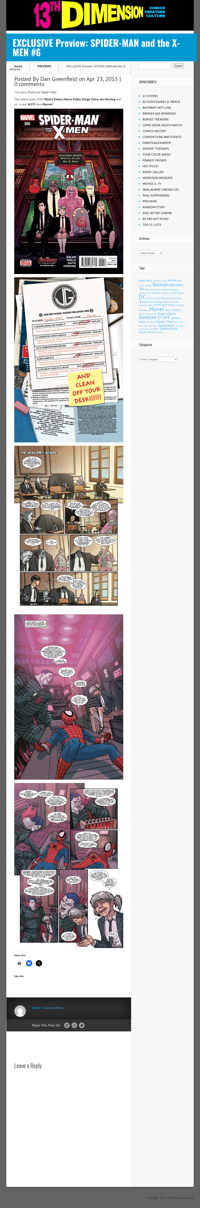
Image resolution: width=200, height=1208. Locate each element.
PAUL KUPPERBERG (156, 195)
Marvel (156, 309)
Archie (171, 280)
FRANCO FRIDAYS (155, 160)
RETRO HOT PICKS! (156, 219)
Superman (166, 325)
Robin (142, 322)
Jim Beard (180, 305)
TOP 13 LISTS (152, 225)
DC (142, 297)
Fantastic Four (146, 301)
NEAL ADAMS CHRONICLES (161, 189)
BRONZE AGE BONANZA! (159, 113)
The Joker (143, 329)
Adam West (145, 280)
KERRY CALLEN (153, 172)
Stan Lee (178, 321)
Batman (161, 284)
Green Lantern (146, 305)
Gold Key (174, 301)
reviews (176, 318)
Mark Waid (143, 310)
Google (67, 1025)
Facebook (74, 1025)
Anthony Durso (160, 280)
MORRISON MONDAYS (158, 178)
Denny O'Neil (153, 298)
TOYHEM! (154, 328)
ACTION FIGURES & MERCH (161, 102)
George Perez (162, 301)
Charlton (155, 292)
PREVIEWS (44, 66)
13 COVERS (150, 96)
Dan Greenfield (58, 79)
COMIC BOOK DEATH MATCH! (162, 125)
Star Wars (153, 326)
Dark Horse (177, 293)
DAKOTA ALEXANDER (157, 143)
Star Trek (143, 325)
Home (18, 66)
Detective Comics (171, 298)
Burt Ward (156, 289)
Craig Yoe (166, 293)
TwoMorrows (168, 328)
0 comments (29, 84)
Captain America (170, 289)
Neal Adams (167, 313)
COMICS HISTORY (154, 131)
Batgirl (148, 285)
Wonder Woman (147, 332)
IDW (157, 304)
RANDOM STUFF (154, 207)
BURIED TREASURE (156, 119)
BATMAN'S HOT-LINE (157, 107)
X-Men (160, 332)
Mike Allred (151, 313)
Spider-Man (164, 321)
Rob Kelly (151, 322)
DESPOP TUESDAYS (156, 148)
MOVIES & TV (152, 184)
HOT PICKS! (150, 166)
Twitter (82, 1025)
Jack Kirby (168, 305)
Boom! (147, 289)
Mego (168, 310)
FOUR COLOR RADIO (157, 154)
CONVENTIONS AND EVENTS (162, 137)
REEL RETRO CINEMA (157, 213)
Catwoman (144, 293)
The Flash (180, 325)
